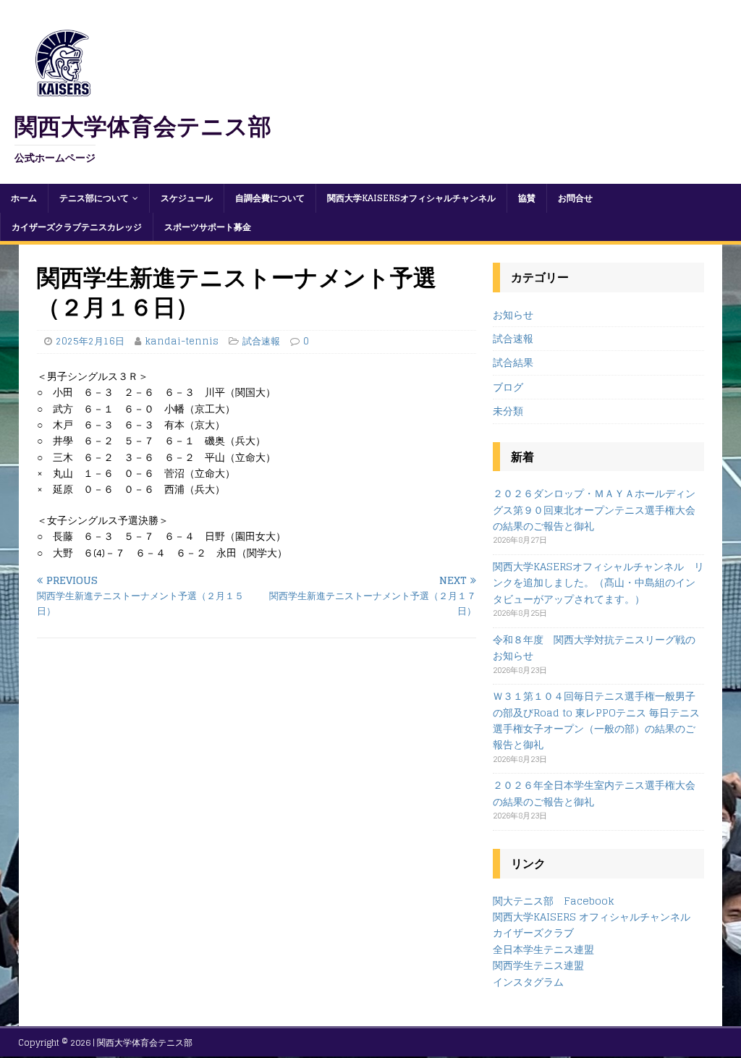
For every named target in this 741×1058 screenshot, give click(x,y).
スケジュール (187, 198)
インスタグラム (528, 982)
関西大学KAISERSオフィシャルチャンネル (411, 198)
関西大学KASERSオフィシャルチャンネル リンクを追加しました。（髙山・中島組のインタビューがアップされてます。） (598, 582)
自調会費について (270, 198)
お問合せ (575, 198)
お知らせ (513, 315)
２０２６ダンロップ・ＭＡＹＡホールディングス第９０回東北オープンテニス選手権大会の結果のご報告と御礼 (594, 509)
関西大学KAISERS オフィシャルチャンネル (591, 916)
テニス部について (94, 198)
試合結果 (513, 362)
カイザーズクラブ (533, 932)
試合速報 (261, 341)
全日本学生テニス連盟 (543, 949)
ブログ (508, 387)
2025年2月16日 (90, 341)
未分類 (508, 411)
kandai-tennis (182, 341)
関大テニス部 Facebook (553, 901)
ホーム (24, 198)
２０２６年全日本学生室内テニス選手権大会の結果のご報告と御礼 (594, 793)
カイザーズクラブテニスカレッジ (77, 226)
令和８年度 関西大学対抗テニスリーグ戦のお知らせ (594, 647)
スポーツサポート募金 (207, 226)
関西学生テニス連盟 (538, 965)
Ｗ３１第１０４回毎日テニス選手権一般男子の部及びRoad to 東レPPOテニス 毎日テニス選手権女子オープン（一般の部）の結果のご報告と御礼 (596, 720)
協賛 (526, 198)
